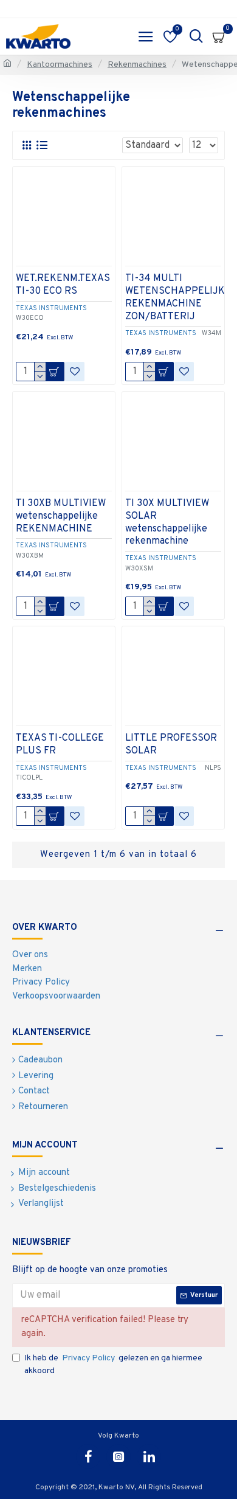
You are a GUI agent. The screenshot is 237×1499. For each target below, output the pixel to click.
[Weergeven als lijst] (41, 145)
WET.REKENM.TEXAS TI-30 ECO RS (63, 284)
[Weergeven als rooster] (26, 145)
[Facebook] (88, 1456)
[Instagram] (118, 1456)
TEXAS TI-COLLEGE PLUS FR (60, 744)
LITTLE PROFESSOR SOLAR (171, 744)
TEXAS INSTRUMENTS (51, 308)
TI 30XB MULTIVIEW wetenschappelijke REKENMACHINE (61, 516)
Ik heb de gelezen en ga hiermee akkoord (113, 1364)
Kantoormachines (59, 65)
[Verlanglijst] (74, 371)
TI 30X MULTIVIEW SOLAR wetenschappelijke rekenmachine (167, 522)
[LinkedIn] (149, 1456)
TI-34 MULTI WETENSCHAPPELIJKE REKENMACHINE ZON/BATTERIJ (178, 297)
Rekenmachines (137, 65)
